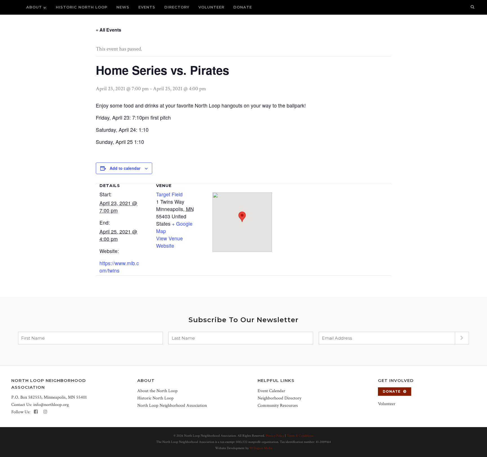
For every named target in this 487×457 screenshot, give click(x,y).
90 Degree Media (260, 448)
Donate (391, 391)
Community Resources (278, 405)
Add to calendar (125, 168)
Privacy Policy (275, 436)
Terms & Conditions (300, 436)
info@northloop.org (51, 405)
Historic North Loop (155, 398)
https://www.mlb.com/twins (119, 267)
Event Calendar (271, 391)
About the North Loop (157, 391)
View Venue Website (169, 242)
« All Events (108, 30)
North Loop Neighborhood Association (172, 405)
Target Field (169, 194)
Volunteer (386, 404)
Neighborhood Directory (279, 398)
